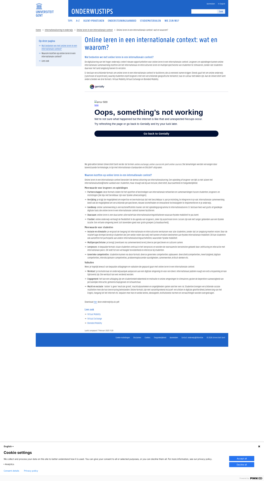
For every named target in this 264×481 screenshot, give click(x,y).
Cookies (147, 337)
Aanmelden (174, 337)
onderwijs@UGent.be (195, 337)
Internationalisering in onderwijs (59, 29)
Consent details (11, 471)
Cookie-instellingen (123, 337)
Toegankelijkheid (160, 337)
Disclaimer (137, 337)
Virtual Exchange (94, 318)
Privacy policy (31, 471)
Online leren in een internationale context (95, 29)
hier (95, 301)
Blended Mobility (94, 322)
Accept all (242, 458)
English (8, 446)
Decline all (242, 464)
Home (38, 29)
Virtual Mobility (94, 314)
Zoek (221, 11)
